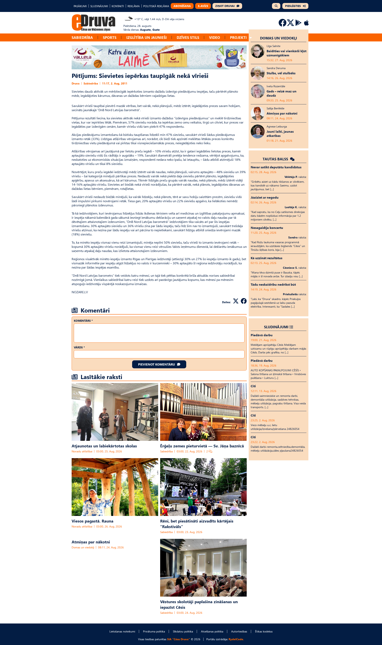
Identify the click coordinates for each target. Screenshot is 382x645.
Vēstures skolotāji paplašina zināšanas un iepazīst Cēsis (199, 604)
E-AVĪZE (203, 6)
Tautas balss (276, 158)
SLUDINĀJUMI (99, 6)
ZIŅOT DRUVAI (225, 6)
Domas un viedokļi (83, 547)
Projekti (238, 37)
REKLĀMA (134, 6)
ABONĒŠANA (182, 6)
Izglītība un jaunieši (146, 37)
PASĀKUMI (80, 6)
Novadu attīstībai (82, 451)
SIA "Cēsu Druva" (178, 639)
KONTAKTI (118, 6)
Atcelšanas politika (212, 631)
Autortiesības (239, 631)
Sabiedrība (82, 37)
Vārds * (79, 347)
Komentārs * (83, 320)
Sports (109, 37)
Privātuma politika (154, 631)
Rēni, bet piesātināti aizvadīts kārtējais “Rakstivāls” (196, 523)
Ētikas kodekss (264, 631)
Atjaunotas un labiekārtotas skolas (104, 445)
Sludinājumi (276, 326)
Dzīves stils (188, 37)
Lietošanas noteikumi (122, 631)
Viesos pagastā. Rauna (92, 520)
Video (214, 37)
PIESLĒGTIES (293, 6)
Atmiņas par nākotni (91, 541)
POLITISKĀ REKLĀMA (156, 6)
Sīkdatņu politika (183, 631)
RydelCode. (236, 639)
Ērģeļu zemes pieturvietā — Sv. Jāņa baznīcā (202, 445)
